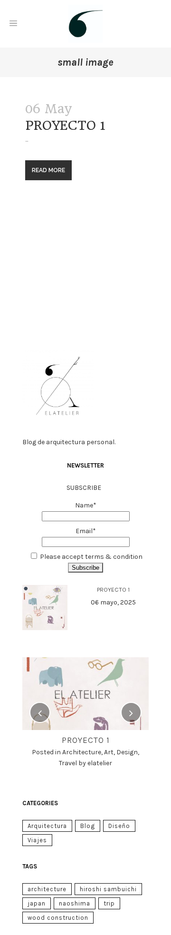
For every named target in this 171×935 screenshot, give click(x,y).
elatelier (99, 763)
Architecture (81, 752)
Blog (87, 825)
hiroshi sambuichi (108, 889)
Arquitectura (47, 825)
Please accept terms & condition (91, 557)
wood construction (58, 917)
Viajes (37, 840)
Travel (68, 763)
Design (127, 752)
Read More (48, 170)
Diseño (119, 825)
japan (37, 903)
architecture (47, 889)
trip (109, 903)
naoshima (74, 903)
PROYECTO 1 (65, 125)
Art (109, 752)
